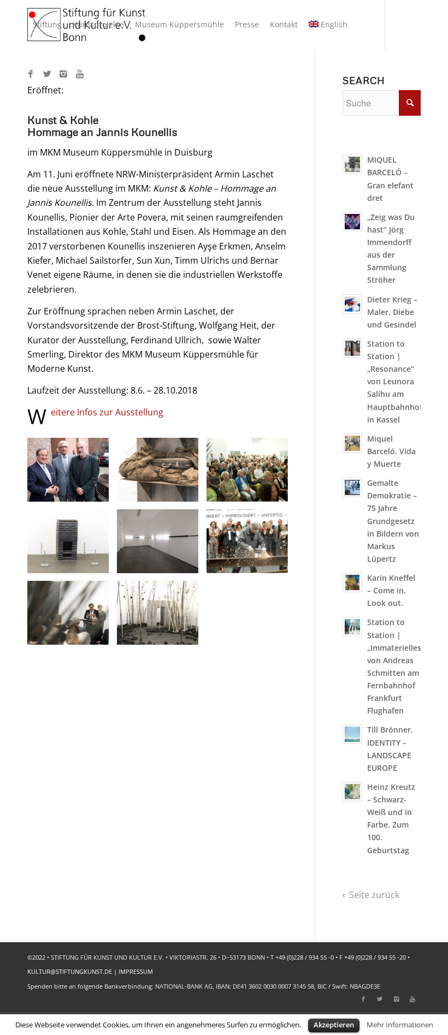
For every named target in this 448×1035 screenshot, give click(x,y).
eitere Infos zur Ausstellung (107, 412)
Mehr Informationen (400, 1025)
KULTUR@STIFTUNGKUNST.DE (69, 971)
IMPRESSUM (136, 971)
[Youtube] (80, 74)
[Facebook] (30, 74)
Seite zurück (374, 895)
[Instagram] (63, 74)
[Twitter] (47, 74)
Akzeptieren (334, 1025)
